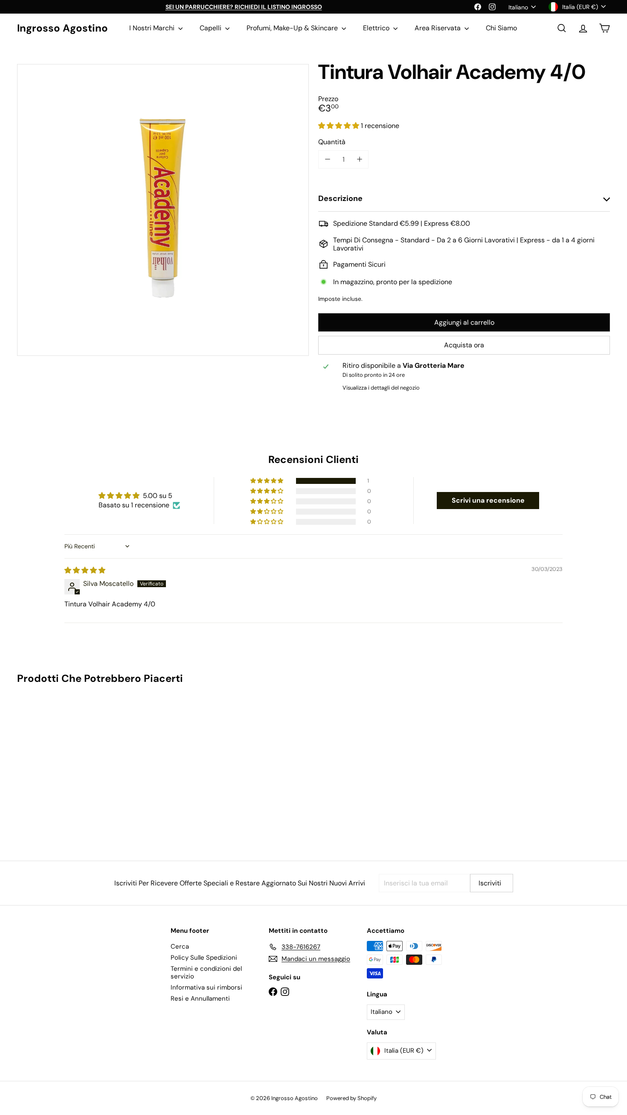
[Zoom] (162, 209)
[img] (84, 570)
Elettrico (377, 27)
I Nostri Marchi (152, 27)
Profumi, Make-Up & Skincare (293, 27)
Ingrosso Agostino (62, 28)
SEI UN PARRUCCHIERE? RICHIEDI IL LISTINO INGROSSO (243, 7)
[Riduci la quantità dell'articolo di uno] (327, 159)
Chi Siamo (501, 27)
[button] (339, 125)
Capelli (211, 27)
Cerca (180, 946)
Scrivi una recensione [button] (488, 500)
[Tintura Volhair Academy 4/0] (63, 766)
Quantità (331, 142)
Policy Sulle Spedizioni (204, 957)
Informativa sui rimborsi (206, 987)
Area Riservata (438, 27)
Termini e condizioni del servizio (206, 972)
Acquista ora (464, 345)
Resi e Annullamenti (200, 998)
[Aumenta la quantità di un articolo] (359, 159)
